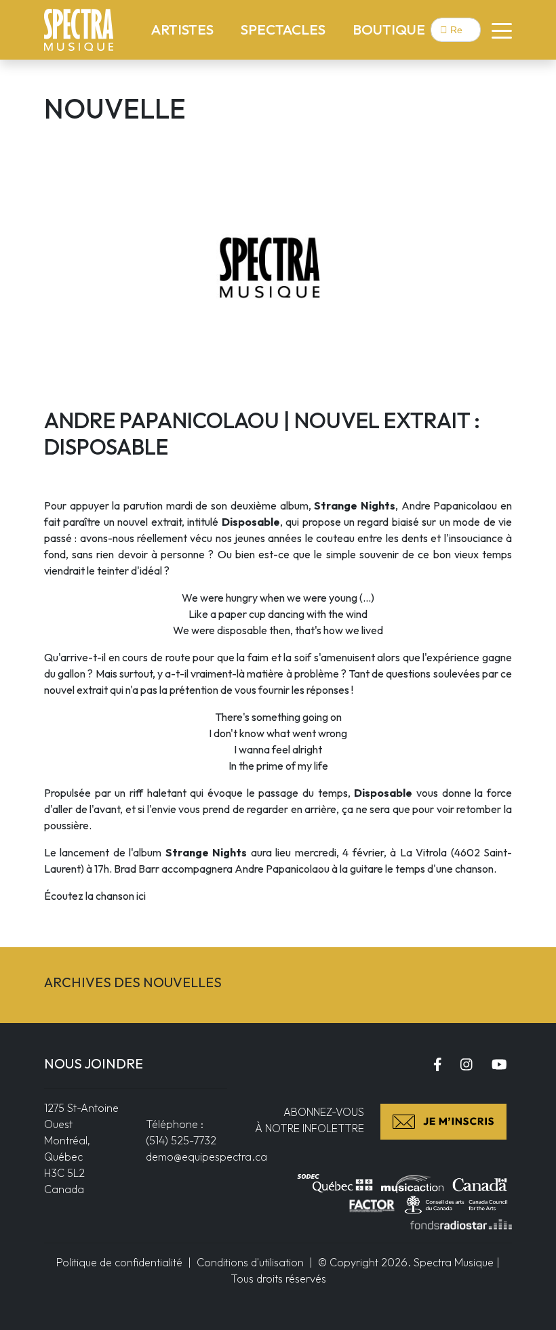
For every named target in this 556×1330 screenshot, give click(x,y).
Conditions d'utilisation (250, 1262)
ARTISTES (185, 29)
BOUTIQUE (389, 29)
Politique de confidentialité (119, 1262)
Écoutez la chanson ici (95, 895)
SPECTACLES (286, 29)
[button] (496, 30)
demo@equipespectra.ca (206, 1156)
